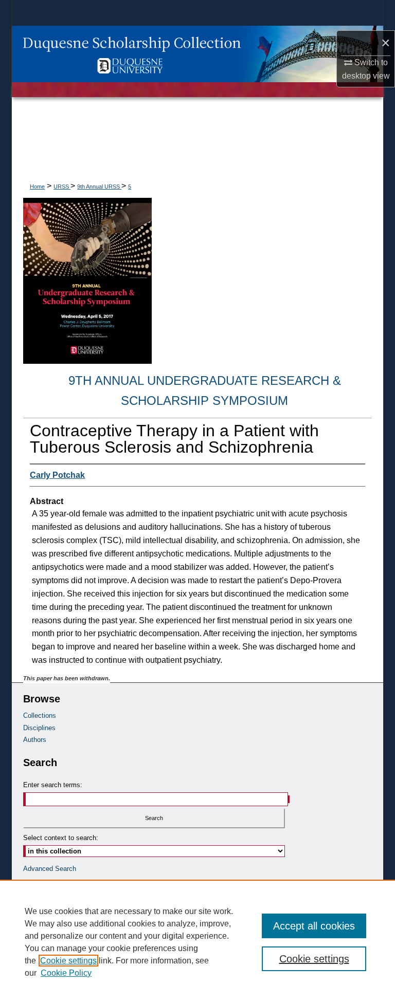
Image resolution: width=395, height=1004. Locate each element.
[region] (197, 942)
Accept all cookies (314, 926)
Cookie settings (68, 960)
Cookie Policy (66, 973)
